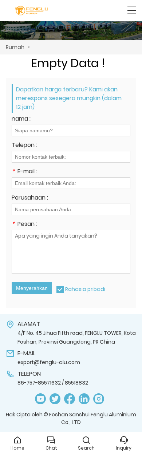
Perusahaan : (30, 198)
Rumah (15, 47)
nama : (21, 119)
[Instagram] (98, 399)
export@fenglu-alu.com (48, 362)
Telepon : (24, 145)
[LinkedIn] (84, 399)
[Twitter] (55, 399)
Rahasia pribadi (85, 289)
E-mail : (24, 172)
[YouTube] (40, 399)
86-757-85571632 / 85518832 (52, 382)
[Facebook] (69, 399)
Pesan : (24, 224)
